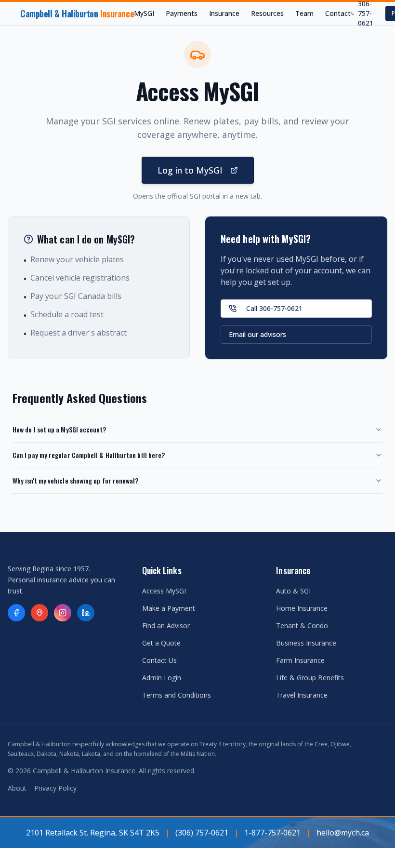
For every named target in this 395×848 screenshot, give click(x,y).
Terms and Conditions (176, 695)
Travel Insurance (302, 695)
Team (304, 13)
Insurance (224, 13)
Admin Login (161, 677)
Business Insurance (306, 642)
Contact (338, 13)
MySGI (144, 13)
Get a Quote (161, 642)
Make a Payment (168, 608)
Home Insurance (302, 608)
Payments (182, 13)
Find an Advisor (166, 625)
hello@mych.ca (342, 832)
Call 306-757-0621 (274, 308)
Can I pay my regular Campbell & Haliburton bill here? (89, 455)
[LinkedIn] (85, 612)
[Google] (39, 612)
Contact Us (159, 660)
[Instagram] (62, 612)
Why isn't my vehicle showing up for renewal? (76, 480)
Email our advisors (257, 334)
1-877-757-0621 (272, 832)
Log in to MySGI (190, 170)
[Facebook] (16, 612)
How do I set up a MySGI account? (59, 429)
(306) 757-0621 (201, 832)
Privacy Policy (55, 788)
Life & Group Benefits (310, 677)
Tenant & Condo (302, 625)
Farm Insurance (300, 660)
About (17, 788)
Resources (267, 13)
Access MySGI (164, 590)
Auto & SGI (293, 590)
